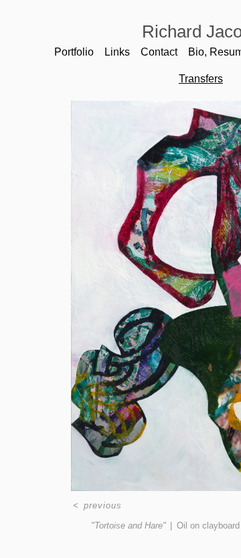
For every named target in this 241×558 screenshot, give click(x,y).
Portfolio (74, 52)
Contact (159, 52)
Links (117, 52)
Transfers (201, 78)
